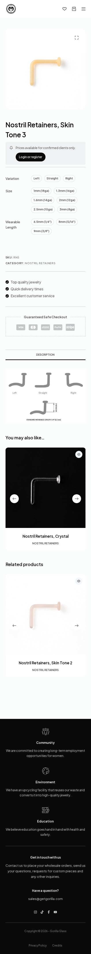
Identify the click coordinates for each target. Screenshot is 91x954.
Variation (12, 178)
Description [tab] (45, 354)
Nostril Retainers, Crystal (45, 535)
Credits (57, 945)
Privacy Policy (38, 945)
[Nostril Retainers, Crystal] (46, 488)
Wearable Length (13, 224)
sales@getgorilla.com (45, 898)
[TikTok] (42, 912)
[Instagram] (35, 912)
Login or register (30, 157)
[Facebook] (48, 912)
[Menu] (83, 9)
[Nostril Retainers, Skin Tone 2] (46, 614)
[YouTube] (55, 912)
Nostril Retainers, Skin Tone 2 (45, 662)
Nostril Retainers (40, 263)
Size (9, 191)
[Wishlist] (64, 9)
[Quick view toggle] (78, 454)
